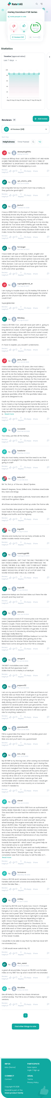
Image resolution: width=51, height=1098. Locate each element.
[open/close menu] (37, 4)
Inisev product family (14, 1093)
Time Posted (23, 141)
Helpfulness (9, 141)
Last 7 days (9, 60)
